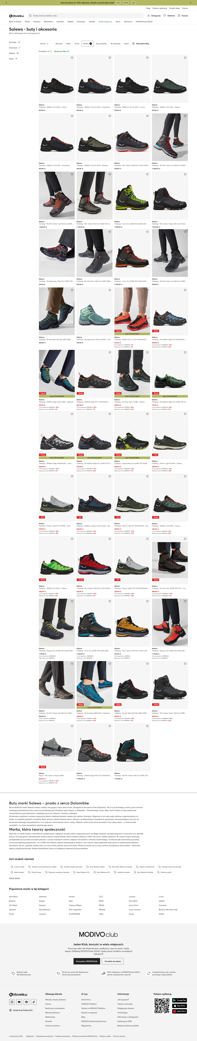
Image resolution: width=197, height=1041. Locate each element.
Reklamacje (61, 1017)
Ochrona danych (119, 1036)
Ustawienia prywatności (44, 1036)
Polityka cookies (105, 1036)
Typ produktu (101, 43)
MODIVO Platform (98, 1004)
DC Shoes (13, 905)
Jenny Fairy (133, 905)
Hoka (101, 914)
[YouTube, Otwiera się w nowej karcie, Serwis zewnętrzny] (19, 1002)
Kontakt (59, 1021)
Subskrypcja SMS (134, 1021)
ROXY (101, 901)
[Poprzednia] (6, 2)
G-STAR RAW (74, 914)
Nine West (133, 901)
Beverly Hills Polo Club (168, 909)
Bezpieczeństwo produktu (134, 1025)
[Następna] (190, 2)
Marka (87, 43)
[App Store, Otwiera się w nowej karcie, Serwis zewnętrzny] (179, 1006)
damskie (62, 816)
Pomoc (185, 8)
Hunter (72, 896)
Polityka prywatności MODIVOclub (84, 1036)
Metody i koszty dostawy (62, 999)
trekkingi (55, 816)
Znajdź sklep (174, 8)
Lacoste (42, 914)
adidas (162, 901)
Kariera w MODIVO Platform (98, 1008)
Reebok (102, 909)
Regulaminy (97, 1025)
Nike (71, 901)
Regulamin (30, 1036)
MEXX (101, 905)
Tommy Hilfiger (75, 905)
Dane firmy (97, 999)
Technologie (133, 1012)
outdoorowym (125, 842)
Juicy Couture (134, 909)
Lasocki (132, 896)
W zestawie (115, 43)
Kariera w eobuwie (98, 1012)
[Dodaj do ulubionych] (72, 57)
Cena (77, 43)
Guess (131, 914)
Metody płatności (62, 1012)
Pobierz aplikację (161, 8)
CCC (101, 896)
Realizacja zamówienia (62, 1008)
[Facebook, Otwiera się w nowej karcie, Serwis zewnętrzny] (26, 1002)
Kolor (68, 43)
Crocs (161, 896)
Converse (163, 905)
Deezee (42, 905)
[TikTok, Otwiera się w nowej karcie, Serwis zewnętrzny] (33, 1002)
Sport (126, 43)
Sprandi (12, 909)
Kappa (42, 901)
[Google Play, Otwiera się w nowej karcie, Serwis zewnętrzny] (179, 1000)
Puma (11, 914)
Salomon (42, 896)
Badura (12, 901)
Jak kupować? (134, 999)
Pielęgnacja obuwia (134, 1008)
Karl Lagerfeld (75, 909)
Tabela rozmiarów (134, 1004)
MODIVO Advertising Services (98, 1021)
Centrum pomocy (62, 1025)
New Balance (44, 909)
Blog (149, 8)
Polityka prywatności (62, 1036)
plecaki (42, 839)
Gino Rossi (13, 896)
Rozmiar (59, 43)
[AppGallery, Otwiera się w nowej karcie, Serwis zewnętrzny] (179, 1011)
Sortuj (42, 43)
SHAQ (161, 914)
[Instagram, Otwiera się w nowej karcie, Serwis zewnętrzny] (12, 1002)
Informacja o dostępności (134, 1017)
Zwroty (59, 1004)
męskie (70, 816)
